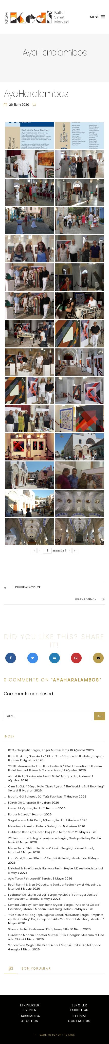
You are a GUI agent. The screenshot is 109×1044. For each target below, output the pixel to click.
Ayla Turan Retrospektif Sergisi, (30, 878)
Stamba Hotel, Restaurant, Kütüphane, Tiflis (38, 929)
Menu (95, 17)
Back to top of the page (57, 1034)
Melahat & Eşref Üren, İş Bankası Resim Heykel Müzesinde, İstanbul (55, 868)
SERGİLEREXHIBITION (79, 1007)
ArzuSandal (85, 599)
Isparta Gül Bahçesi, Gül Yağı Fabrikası (35, 796)
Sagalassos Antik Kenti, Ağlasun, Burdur (36, 820)
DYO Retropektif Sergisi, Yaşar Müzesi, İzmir (38, 750)
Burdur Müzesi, (18, 814)
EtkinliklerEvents (30, 1007)
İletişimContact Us (79, 1018)
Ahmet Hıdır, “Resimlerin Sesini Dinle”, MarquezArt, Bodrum (49, 776)
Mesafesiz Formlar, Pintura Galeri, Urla (35, 826)
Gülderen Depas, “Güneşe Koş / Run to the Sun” (41, 832)
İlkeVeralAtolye (27, 587)
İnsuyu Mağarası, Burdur (25, 808)
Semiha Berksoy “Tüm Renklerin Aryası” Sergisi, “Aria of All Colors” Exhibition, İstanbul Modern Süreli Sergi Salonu (54, 907)
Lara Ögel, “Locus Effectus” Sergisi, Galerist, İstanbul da (47, 858)
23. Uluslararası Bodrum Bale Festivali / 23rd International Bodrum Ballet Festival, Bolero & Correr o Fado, (55, 768)
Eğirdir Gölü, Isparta (22, 803)
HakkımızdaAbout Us (30, 1018)
